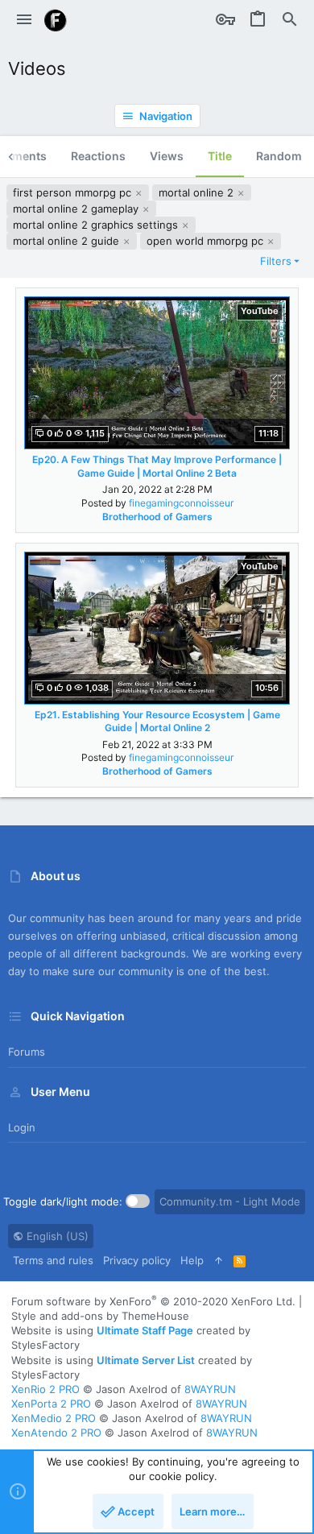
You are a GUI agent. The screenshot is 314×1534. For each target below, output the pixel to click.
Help (192, 1260)
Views (167, 156)
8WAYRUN (210, 1389)
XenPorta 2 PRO (51, 1403)
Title (220, 156)
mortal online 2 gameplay (77, 208)
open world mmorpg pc (206, 240)
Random (279, 156)
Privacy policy (137, 1260)
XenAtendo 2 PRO (56, 1432)
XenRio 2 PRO (45, 1389)
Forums (26, 1051)
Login (21, 1127)
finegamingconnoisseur (181, 503)
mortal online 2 (198, 192)
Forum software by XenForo (153, 1301)
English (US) (56, 1236)
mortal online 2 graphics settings (97, 224)
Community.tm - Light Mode (229, 1201)
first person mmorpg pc (73, 192)
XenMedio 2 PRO (53, 1418)
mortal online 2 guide (67, 240)
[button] (24, 20)
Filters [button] (275, 260)
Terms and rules (53, 1260)
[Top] (219, 1260)
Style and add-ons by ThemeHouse (100, 1315)
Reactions (98, 156)
